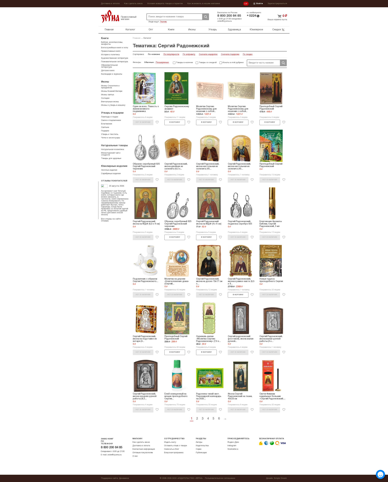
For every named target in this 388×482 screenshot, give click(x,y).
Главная (109, 30)
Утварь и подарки (112, 113)
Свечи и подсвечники (111, 120)
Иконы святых (107, 95)
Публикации (201, 453)
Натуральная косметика (112, 149)
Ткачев (163, 22)
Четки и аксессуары (110, 138)
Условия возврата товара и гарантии (165, 4)
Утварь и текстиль (109, 134)
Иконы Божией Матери (111, 91)
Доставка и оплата (110, 4)
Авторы (199, 442)
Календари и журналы (111, 74)
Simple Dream (280, 478)
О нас (135, 456)
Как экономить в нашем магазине (203, 4)
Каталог (130, 30)
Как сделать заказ (133, 4)
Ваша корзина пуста (277, 20)
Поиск (205, 17)
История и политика (110, 55)
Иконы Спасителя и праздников (110, 87)
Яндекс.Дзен (233, 442)
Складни (105, 98)
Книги (171, 30)
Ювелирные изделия (114, 166)
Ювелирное (256, 30)
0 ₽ (246, 4)
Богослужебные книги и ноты (114, 48)
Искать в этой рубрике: (233, 63)
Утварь (213, 30)
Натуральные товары (114, 146)
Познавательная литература (114, 62)
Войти (259, 4)
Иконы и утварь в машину (113, 105)
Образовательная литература (109, 66)
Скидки (276, 30)
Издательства (202, 446)
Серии (198, 449)
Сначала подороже (230, 54)
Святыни (105, 127)
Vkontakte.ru (232, 449)
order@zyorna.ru (224, 21)
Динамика (124, 478)
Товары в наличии (184, 63)
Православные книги (110, 51)
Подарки (105, 131)
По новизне (154, 54)
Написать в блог (171, 449)
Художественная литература (114, 58)
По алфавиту (189, 54)
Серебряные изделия (111, 174)
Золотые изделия (109, 170)
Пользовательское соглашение (220, 478)
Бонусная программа (173, 453)
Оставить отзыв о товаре (175, 446)
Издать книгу (170, 442)
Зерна (110, 16)
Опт (151, 30)
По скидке (247, 54)
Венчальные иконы (110, 102)
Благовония (106, 124)
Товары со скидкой (208, 63)
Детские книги (107, 71)
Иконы (192, 30)
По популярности (171, 54)
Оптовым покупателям (142, 453)
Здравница (234, 30)
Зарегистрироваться (277, 4)
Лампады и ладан (109, 117)
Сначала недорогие (208, 54)
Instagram (231, 446)
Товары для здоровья (111, 158)
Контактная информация (143, 449)
